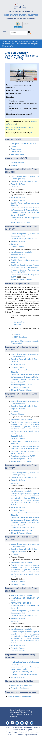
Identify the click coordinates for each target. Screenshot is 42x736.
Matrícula (14, 165)
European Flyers (19, 322)
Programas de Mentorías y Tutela (22, 672)
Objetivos (14, 146)
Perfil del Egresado (17, 154)
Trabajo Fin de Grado (18, 197)
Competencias (16, 149)
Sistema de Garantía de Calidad (21, 685)
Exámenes (14, 187)
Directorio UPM (25, 712)
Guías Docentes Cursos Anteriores (19, 696)
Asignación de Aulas (18, 184)
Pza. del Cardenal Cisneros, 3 (17, 732)
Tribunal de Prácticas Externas (21, 222)
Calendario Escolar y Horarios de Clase (24, 181)
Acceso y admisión (17, 163)
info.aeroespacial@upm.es (27, 735)
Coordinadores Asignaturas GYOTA (23, 456)
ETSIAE (4, 41)
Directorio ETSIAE (16, 714)
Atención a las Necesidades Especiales (24, 674)
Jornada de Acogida (18, 677)
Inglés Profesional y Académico (21, 252)
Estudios (12, 41)
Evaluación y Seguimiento (20, 688)
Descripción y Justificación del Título (23, 144)
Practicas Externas (17, 247)
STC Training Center (21, 337)
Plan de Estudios (16, 152)
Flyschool (17, 324)
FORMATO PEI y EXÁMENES (21, 603)
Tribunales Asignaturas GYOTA (21, 385)
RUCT (32, 133)
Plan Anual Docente (18, 584)
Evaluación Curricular (18, 200)
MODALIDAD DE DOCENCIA (21, 595)
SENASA (17, 334)
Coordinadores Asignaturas (20, 387)
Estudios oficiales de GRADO (28, 41)
